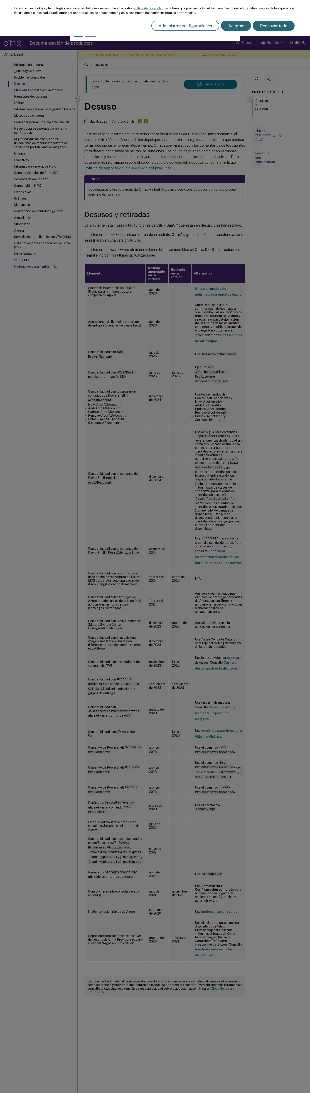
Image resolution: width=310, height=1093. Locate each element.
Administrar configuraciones (185, 25)
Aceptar (236, 25)
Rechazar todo (273, 25)
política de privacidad (148, 8)
